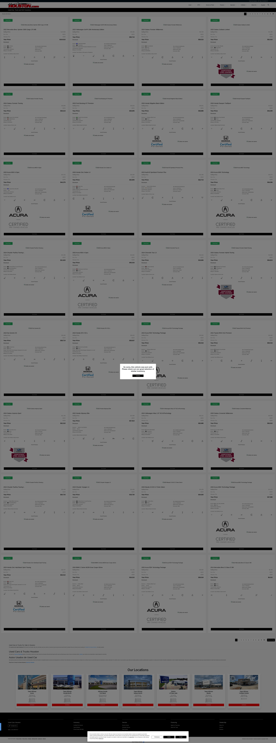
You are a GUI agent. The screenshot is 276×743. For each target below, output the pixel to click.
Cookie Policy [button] (131, 737)
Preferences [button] (101, 738)
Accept (180, 737)
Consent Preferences (0, 726)
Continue (138, 375)
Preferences (157, 737)
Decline (168, 737)
